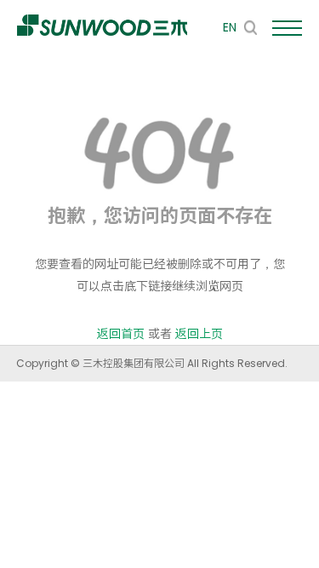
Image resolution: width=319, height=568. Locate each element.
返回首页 (121, 333)
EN (229, 27)
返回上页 (199, 333)
